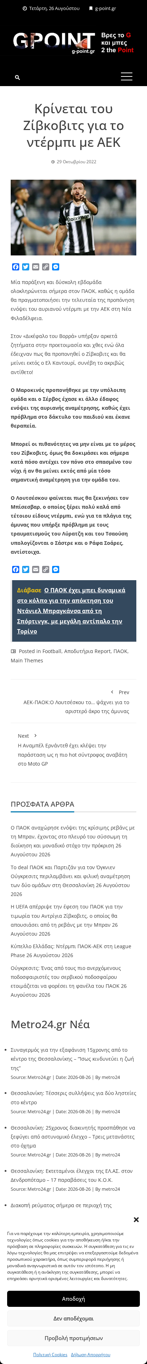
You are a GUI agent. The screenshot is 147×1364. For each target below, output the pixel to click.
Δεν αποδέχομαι (73, 1318)
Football (51, 651)
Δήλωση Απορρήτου (90, 1354)
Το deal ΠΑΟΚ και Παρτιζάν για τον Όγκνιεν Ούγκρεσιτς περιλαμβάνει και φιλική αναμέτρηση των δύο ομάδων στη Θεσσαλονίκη (70, 876)
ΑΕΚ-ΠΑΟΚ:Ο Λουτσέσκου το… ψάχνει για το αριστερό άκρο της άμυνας (76, 701)
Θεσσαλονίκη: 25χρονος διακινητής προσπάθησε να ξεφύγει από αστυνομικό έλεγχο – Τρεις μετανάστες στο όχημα (73, 1136)
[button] (136, 1219)
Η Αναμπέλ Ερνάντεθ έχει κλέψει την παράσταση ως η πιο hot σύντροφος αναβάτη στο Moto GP (72, 749)
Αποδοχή (73, 1298)
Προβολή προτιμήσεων (74, 1337)
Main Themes (27, 660)
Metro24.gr (39, 1077)
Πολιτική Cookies (50, 1354)
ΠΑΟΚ (120, 651)
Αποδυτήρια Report (87, 651)
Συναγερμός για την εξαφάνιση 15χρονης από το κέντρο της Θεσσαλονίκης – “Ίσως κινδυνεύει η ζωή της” (72, 1058)
